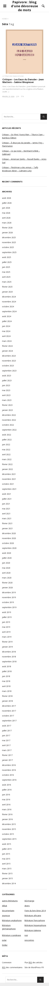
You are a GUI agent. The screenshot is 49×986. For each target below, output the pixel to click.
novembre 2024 (9, 301)
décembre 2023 (9, 355)
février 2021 (7, 523)
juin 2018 (6, 676)
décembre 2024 (9, 296)
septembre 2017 (9, 720)
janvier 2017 (7, 760)
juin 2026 (6, 208)
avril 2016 (6, 804)
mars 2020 (6, 577)
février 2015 (7, 873)
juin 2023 (6, 385)
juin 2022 (6, 444)
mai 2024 (6, 331)
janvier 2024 (7, 351)
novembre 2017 (9, 710)
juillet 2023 (7, 380)
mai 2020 (6, 568)
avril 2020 (6, 572)
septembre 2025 (9, 252)
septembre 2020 (9, 548)
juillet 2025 (7, 262)
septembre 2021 (9, 489)
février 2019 (7, 641)
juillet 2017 (7, 730)
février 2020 (7, 582)
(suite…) (5, 91)
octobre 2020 (8, 543)
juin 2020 (6, 563)
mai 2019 (6, 627)
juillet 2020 (7, 558)
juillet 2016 (7, 789)
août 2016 (6, 784)
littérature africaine (32, 915)
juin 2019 (6, 622)
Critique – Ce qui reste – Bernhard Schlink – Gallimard (21, 152)
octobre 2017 (8, 715)
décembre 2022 (9, 415)
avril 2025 (6, 277)
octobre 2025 (8, 247)
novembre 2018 (9, 656)
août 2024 (6, 316)
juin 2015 (6, 854)
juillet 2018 (7, 671)
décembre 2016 (9, 765)
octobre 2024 (8, 306)
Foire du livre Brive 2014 (35, 910)
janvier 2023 (7, 410)
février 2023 (7, 405)
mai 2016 (6, 799)
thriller (4, 945)
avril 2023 (6, 395)
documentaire (8, 910)
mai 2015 (6, 858)
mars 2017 (6, 750)
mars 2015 (6, 868)
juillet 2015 (7, 849)
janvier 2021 (7, 528)
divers (27, 905)
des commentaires (12, 967)
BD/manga (29, 900)
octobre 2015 (8, 834)
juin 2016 (6, 794)
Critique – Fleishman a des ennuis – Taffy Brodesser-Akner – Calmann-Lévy (20, 169)
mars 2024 (6, 341)
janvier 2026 (7, 232)
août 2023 (6, 375)
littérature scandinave (11, 935)
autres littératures (10, 900)
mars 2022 (6, 459)
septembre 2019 (9, 607)
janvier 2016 (7, 819)
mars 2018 (6, 691)
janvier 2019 (7, 646)
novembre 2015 (9, 829)
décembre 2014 (9, 883)
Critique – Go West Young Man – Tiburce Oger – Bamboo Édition (23, 136)
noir (26, 935)
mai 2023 (6, 390)
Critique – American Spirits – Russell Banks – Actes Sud (24, 161)
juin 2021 (6, 503)
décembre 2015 (9, 824)
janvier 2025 (7, 291)
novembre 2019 (9, 597)
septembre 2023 (9, 370)
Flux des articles (33, 962)
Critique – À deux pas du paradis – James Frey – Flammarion (23, 144)
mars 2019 (6, 636)
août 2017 (6, 725)
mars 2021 (6, 518)
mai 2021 (6, 508)
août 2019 (6, 612)
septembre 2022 (9, 429)
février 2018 (7, 696)
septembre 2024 (9, 311)
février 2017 (7, 755)
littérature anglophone (12, 920)
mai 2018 (6, 681)
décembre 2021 (9, 474)
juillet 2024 (7, 321)
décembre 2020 (9, 533)
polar (4, 940)
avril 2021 (6, 513)
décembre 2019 (9, 592)
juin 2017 (6, 735)
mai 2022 (6, 449)
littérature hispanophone (35, 925)
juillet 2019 (7, 617)
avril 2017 (6, 745)
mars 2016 (6, 809)
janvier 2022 (7, 469)
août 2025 (6, 257)
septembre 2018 (9, 661)
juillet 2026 (7, 203)
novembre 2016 (9, 770)
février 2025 (7, 286)
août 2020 (6, 553)
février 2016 (7, 814)
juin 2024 (6, 326)
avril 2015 (6, 863)
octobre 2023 (8, 365)
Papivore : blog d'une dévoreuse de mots (24, 6)
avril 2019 (6, 632)
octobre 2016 (8, 775)
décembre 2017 (9, 706)
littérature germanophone (9, 927)
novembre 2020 (9, 538)
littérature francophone (13, 76)
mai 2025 (6, 272)
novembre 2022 (9, 420)
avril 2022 (6, 454)
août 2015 (6, 844)
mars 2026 (6, 222)
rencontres (29, 940)
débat (4, 905)
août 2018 (6, 666)
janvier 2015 (7, 878)
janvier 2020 (7, 587)
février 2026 (7, 227)
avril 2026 (6, 217)
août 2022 (6, 434)
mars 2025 (6, 281)
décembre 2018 (9, 651)
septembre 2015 (9, 839)
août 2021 (6, 494)
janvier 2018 (7, 701)
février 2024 (7, 346)
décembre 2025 (9, 237)
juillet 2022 (7, 439)
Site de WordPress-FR (34, 967)
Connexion (6, 962)
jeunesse (6, 915)
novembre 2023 (9, 360)
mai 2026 (6, 213)
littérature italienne (32, 930)
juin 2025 (6, 267)
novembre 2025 (9, 242)
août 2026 (6, 198)
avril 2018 (6, 686)
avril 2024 (6, 336)
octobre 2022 (8, 425)
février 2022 (7, 464)
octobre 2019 (8, 602)
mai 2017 (6, 740)
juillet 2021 (7, 499)
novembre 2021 (9, 479)
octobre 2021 (8, 484)
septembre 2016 (9, 780)
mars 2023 (6, 400)
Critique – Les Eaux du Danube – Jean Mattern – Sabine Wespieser (23, 81)
